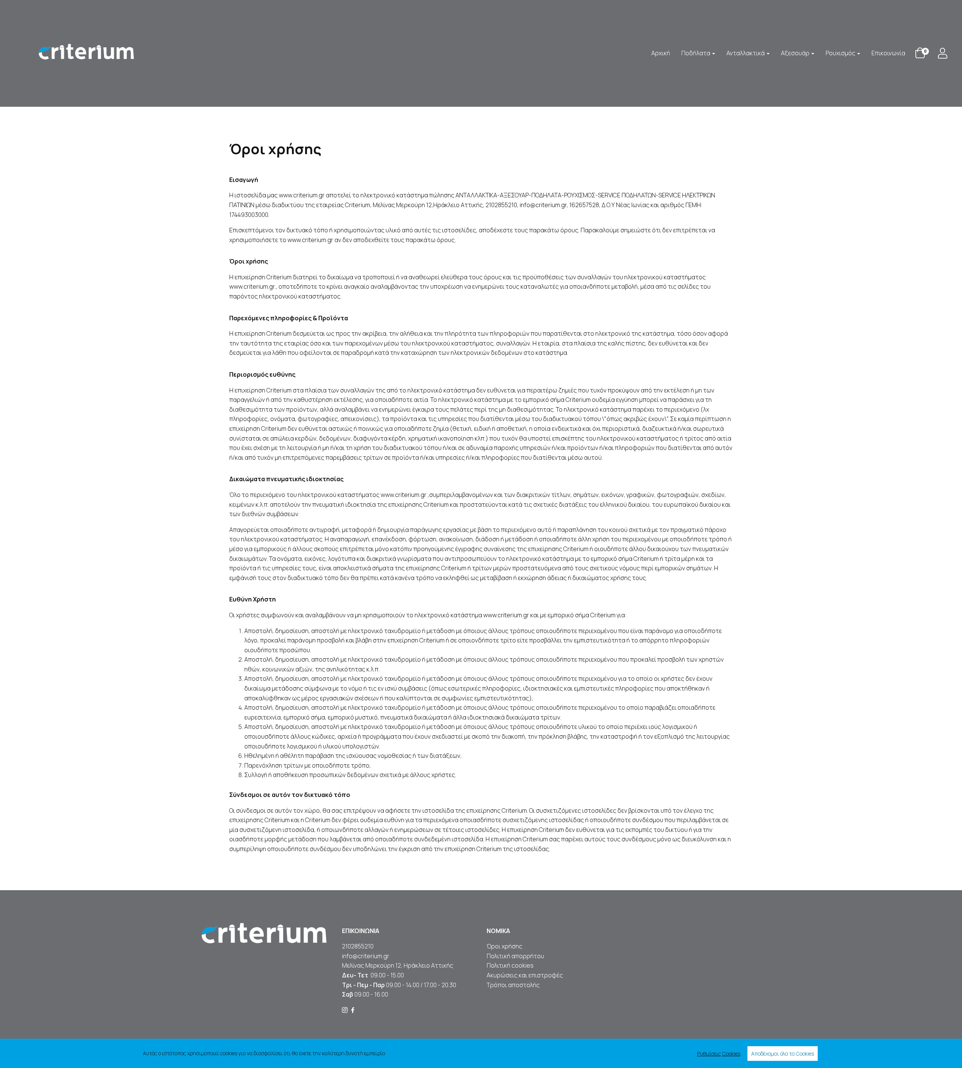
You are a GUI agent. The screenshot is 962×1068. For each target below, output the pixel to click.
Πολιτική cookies (510, 965)
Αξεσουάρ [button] (796, 53)
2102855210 (358, 946)
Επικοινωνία (888, 53)
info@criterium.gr (365, 956)
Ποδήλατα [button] (696, 53)
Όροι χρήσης (504, 946)
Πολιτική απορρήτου (515, 956)
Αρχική (660, 53)
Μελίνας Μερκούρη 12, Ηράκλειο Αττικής (397, 965)
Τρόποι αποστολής (513, 985)
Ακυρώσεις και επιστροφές (525, 975)
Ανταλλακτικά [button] (746, 53)
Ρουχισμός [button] (841, 53)
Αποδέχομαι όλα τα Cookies (782, 1053)
